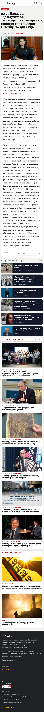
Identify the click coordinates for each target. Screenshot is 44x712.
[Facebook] (19, 254)
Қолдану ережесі (8, 707)
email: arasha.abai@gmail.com (12, 702)
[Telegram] (24, 254)
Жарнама (5, 672)
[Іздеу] (41, 3)
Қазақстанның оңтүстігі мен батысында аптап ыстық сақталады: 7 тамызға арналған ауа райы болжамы (21, 588)
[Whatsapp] (34, 254)
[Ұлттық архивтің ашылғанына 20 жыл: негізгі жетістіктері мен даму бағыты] (22, 493)
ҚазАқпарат (8, 93)
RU (35, 3)
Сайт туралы (6, 669)
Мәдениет (17, 369)
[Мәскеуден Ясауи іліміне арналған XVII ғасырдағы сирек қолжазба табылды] (22, 425)
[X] (29, 254)
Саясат (5, 620)
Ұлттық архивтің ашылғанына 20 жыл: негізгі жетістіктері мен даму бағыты (21, 510)
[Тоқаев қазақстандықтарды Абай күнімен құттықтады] (22, 391)
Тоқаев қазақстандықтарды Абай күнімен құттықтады (18, 408)
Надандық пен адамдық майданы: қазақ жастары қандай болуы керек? (21, 544)
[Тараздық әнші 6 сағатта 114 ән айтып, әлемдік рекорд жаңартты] (22, 459)
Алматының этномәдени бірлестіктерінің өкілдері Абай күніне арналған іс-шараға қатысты (20, 373)
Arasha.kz (20, 33)
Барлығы (38, 339)
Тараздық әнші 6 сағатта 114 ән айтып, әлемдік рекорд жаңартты (20, 476)
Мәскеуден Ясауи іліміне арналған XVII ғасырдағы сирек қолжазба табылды (21, 442)
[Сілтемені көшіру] (39, 254)
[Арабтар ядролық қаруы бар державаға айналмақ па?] (22, 606)
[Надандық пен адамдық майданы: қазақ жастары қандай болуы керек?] (22, 527)
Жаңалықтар (7, 583)
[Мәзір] (2, 3)
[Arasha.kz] (11, 3)
